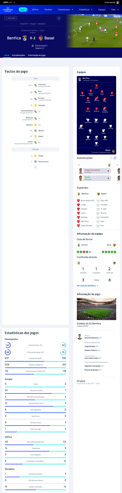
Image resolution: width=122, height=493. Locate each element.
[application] (92, 31)
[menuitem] (23, 9)
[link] (23, 9)
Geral (6, 55)
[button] (65, 9)
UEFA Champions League (8, 9)
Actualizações (18, 55)
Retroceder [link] (11, 18)
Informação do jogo (37, 55)
